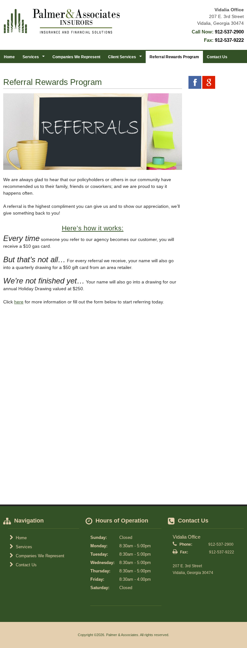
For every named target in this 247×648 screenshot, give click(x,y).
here (18, 301)
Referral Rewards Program (174, 57)
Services (23, 546)
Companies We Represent (76, 57)
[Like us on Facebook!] (194, 82)
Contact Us (217, 57)
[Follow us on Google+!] (208, 82)
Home (9, 57)
